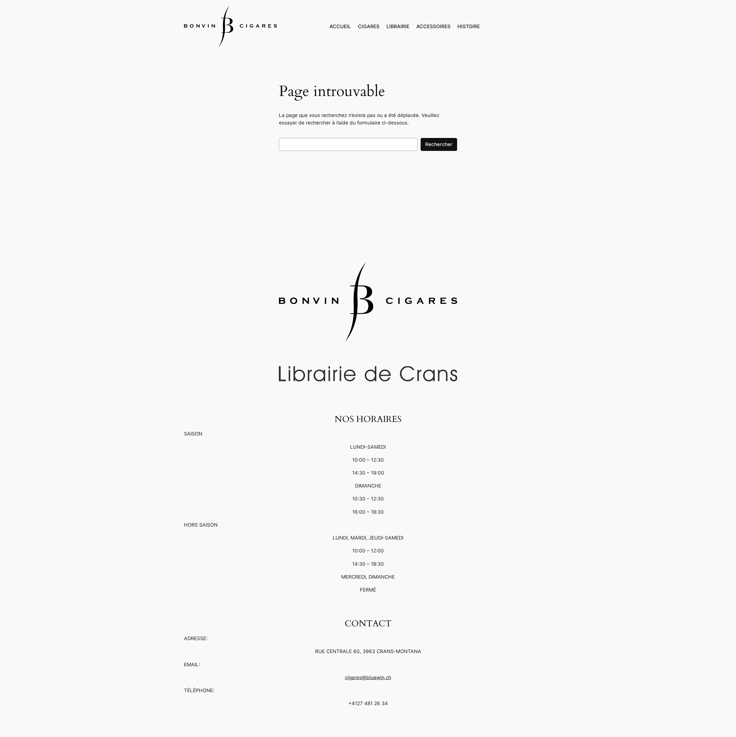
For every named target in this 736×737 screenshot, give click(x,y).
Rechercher (439, 144)
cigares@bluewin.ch (368, 677)
